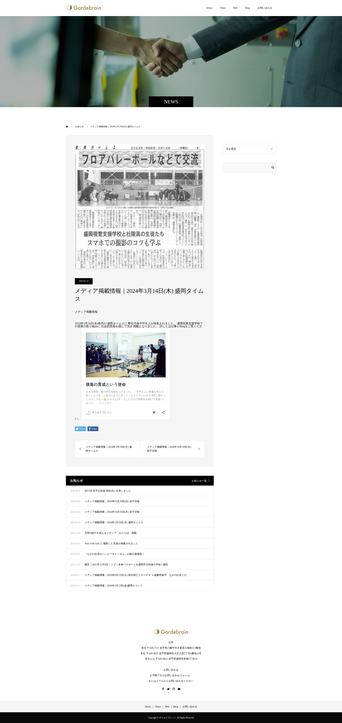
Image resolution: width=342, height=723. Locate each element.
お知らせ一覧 (199, 481)
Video (223, 8)
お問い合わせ (264, 8)
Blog (247, 8)
